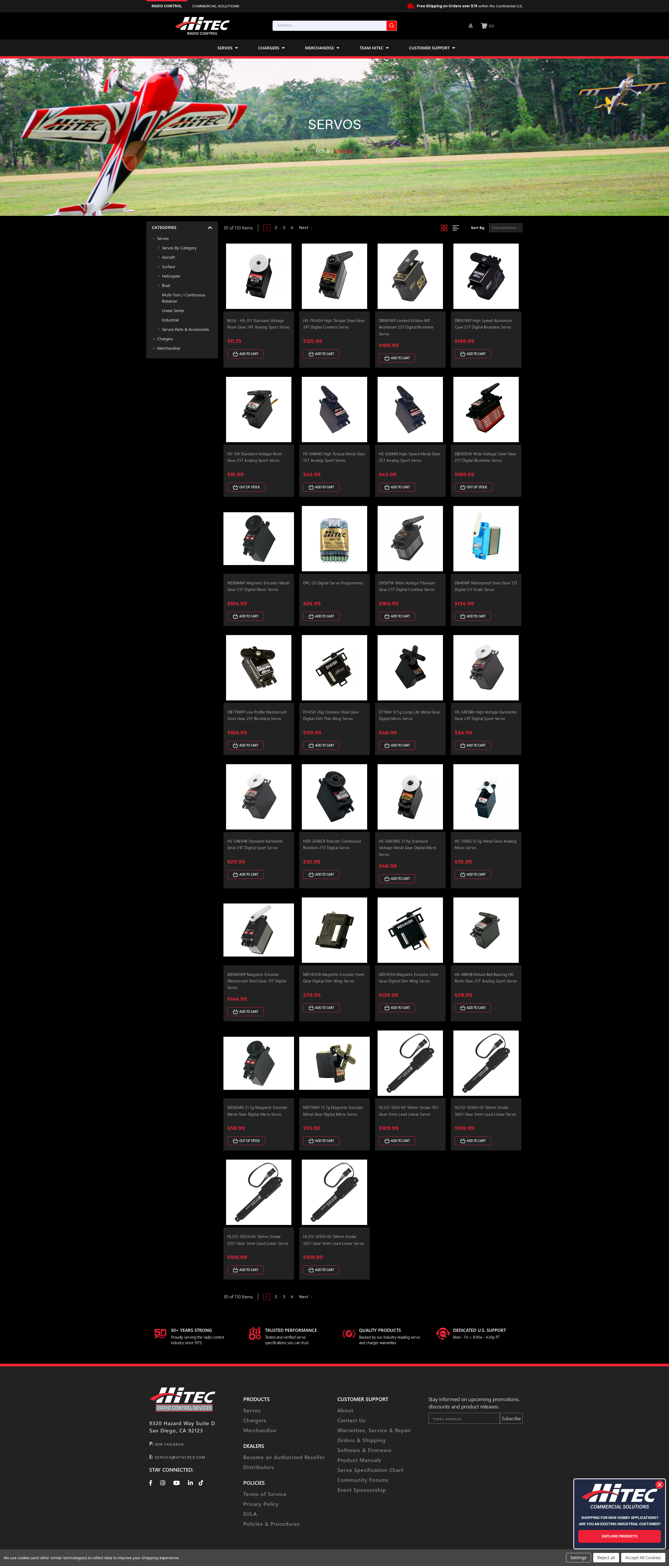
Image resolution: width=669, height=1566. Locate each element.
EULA (250, 1513)
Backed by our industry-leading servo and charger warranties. (389, 1339)
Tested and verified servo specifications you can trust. (287, 1339)
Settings (578, 1558)
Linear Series (173, 310)
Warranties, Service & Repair (374, 1429)
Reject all (606, 1558)
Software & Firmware (364, 1449)
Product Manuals (359, 1459)
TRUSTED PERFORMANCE (291, 1330)
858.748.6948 (169, 1444)
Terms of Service (265, 1493)
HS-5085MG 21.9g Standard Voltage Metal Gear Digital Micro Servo (407, 847)
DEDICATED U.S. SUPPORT (479, 1330)
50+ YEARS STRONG (191, 1330)
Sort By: (478, 228)
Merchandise (319, 47)
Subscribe (511, 1418)
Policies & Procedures (271, 1523)
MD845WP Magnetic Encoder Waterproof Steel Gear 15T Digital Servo (256, 981)
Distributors (258, 1466)
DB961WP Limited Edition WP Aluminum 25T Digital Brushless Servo (406, 327)
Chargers (268, 47)
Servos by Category (179, 247)
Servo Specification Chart (370, 1469)
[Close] (659, 1484)
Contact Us (351, 1420)
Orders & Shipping (361, 1439)
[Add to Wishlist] (283, 264)
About (345, 1410)
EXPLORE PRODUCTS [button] (620, 1536)
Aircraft (168, 257)
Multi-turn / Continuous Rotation (183, 298)
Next (304, 227)
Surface (168, 266)
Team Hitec (371, 47)
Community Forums (363, 1479)
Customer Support (429, 47)
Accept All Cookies (643, 1558)
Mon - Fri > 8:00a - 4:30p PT (476, 1337)
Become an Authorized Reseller (284, 1456)
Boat (166, 285)
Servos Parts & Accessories (185, 329)
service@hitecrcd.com (180, 1457)
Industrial (170, 320)
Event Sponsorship (361, 1489)
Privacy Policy (261, 1503)
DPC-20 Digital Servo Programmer (333, 582)
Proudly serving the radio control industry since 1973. (197, 1339)
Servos (225, 47)
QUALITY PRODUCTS (380, 1330)
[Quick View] (283, 251)
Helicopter (171, 276)
